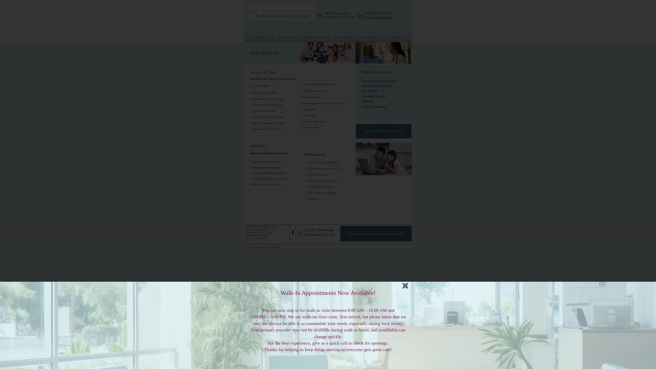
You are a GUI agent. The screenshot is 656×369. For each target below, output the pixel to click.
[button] (405, 286)
